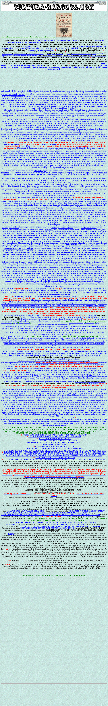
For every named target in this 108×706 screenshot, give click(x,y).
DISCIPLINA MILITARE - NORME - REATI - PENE (55, 446)
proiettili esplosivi (78, 102)
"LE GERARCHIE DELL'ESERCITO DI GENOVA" (55, 458)
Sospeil (87, 173)
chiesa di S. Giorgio (18, 186)
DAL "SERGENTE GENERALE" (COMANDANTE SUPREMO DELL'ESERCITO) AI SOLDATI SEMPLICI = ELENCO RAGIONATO (55, 460)
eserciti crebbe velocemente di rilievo (86, 327)
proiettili (99, 100)
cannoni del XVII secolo (94, 102)
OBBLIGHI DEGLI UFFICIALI (55, 444)
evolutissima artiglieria (29, 138)
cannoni (84, 100)
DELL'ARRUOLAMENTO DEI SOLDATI (55, 439)
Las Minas (5, 173)
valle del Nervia (26, 146)
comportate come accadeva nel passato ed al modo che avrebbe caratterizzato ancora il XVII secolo (50, 296)
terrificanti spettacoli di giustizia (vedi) (74, 355)
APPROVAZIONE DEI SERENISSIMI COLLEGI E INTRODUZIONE (55, 437)
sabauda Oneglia (40, 171)
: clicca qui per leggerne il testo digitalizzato (55, 377)
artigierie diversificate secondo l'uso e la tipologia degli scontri (23, 104)
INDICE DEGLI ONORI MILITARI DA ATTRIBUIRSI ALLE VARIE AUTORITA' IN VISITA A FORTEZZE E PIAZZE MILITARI (54, 450)
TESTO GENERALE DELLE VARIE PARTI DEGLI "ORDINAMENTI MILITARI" (55, 435)
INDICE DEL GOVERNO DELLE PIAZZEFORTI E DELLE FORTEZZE (55, 448)
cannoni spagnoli (18, 178)
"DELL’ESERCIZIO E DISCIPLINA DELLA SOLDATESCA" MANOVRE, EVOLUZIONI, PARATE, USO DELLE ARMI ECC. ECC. (54, 441)
